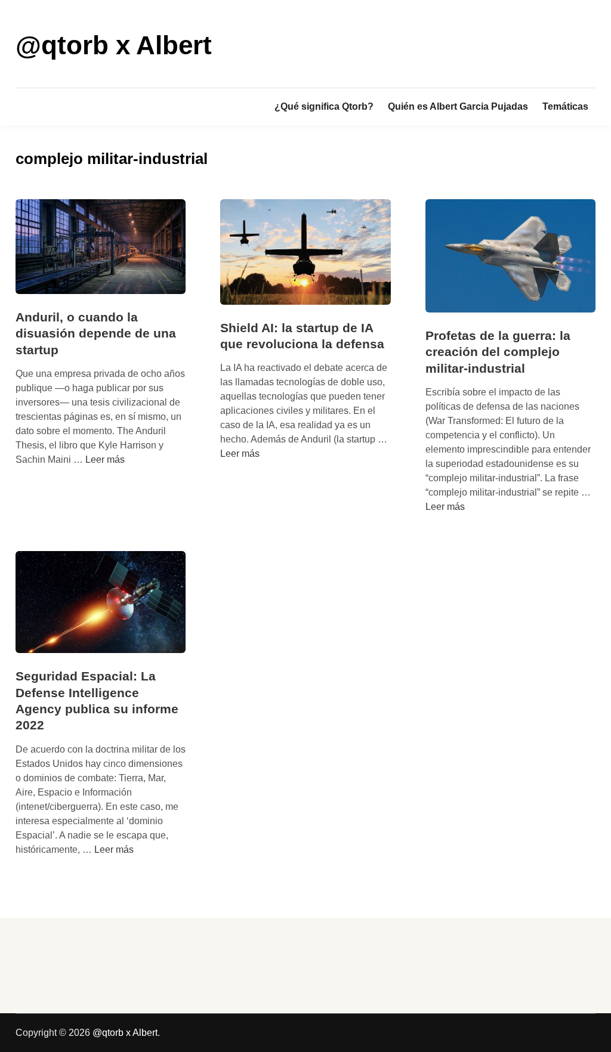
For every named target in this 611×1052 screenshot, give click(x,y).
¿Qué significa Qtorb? (324, 106)
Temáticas (565, 106)
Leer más (105, 459)
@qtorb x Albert (114, 45)
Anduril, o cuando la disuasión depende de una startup (96, 333)
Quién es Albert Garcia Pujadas (458, 106)
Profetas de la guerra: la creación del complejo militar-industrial (497, 352)
